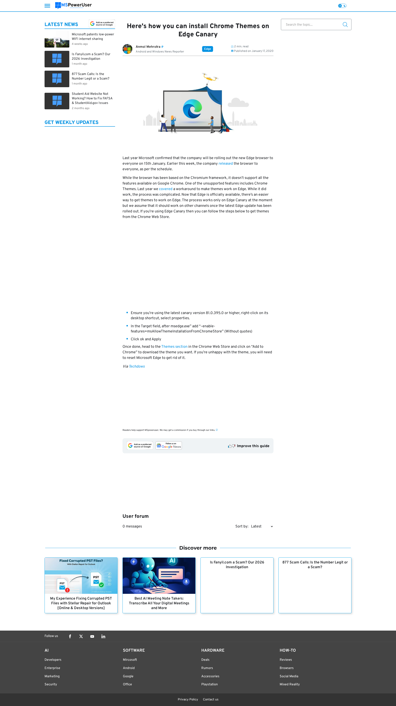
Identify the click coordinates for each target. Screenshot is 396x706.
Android (129, 668)
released (226, 163)
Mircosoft (130, 660)
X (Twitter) (81, 636)
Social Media (289, 676)
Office (127, 684)
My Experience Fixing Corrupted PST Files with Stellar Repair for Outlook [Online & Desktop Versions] (81, 603)
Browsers (287, 668)
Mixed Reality (290, 684)
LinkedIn (103, 636)
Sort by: (241, 526)
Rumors (207, 668)
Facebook (70, 636)
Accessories (210, 676)
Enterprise (52, 668)
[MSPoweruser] (73, 5)
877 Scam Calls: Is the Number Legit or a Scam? (315, 565)
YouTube (92, 636)
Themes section (174, 346)
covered (165, 189)
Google (128, 676)
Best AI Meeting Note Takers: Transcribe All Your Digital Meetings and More (159, 603)
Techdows (136, 366)
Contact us (210, 700)
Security (51, 684)
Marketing (52, 676)
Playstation (209, 684)
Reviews (286, 660)
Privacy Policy (188, 700)
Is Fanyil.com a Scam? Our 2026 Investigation (237, 565)
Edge (207, 49)
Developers (53, 660)
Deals (205, 660)
